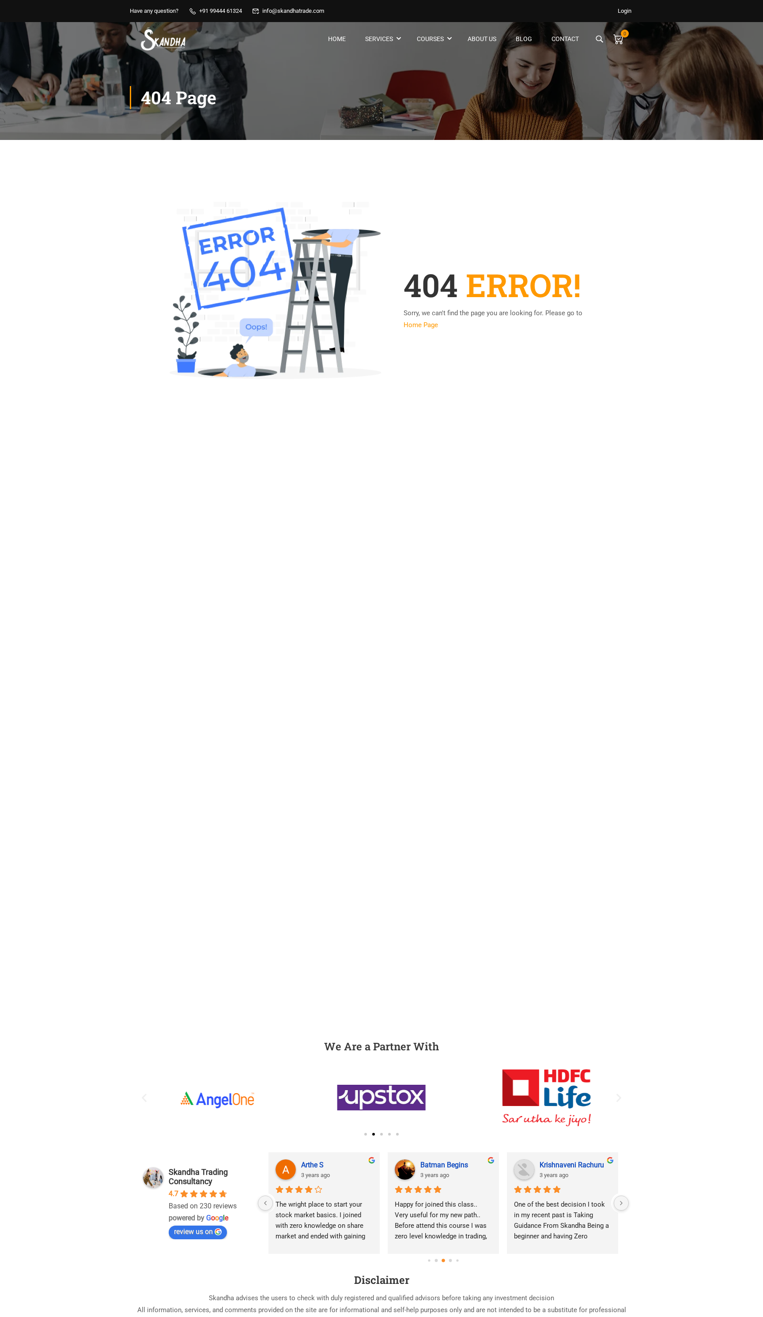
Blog (524, 38)
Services (379, 38)
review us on (193, 1231)
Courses (430, 38)
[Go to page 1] (436, 1260)
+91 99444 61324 (220, 11)
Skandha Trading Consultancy (198, 1176)
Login (624, 11)
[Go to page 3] (450, 1260)
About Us (482, 38)
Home (337, 38)
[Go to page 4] (457, 1261)
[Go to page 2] (443, 1260)
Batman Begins (444, 1165)
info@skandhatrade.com (293, 11)
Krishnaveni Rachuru (572, 1165)
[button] (144, 1097)
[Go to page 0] (429, 1261)
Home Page (421, 325)
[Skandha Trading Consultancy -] (163, 38)
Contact (565, 38)
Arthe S (312, 1165)
